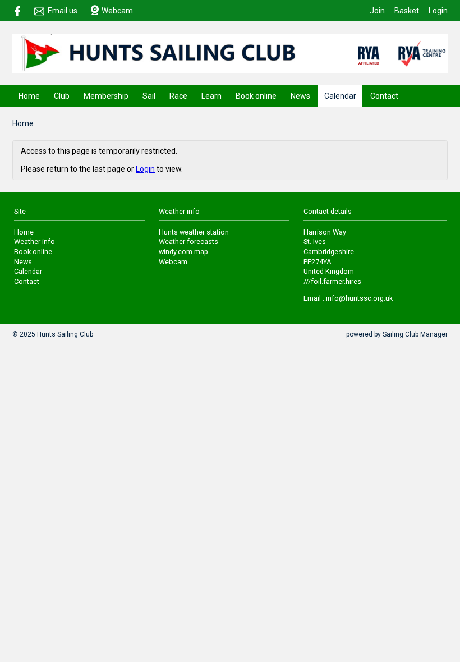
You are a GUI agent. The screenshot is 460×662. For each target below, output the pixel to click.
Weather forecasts (188, 241)
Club (62, 95)
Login (438, 10)
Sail (148, 95)
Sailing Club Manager (415, 334)
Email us (62, 10)
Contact (384, 95)
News (300, 95)
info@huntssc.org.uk (359, 298)
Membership (106, 95)
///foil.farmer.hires (332, 281)
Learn (211, 95)
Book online (256, 95)
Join (377, 10)
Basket (406, 10)
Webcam (117, 10)
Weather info (34, 241)
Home (29, 95)
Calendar (340, 95)
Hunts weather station (194, 232)
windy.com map (183, 251)
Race (178, 95)
